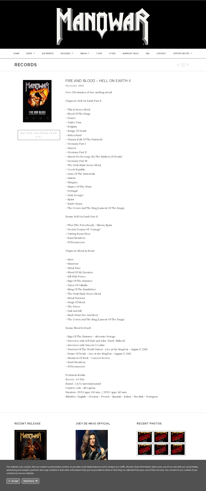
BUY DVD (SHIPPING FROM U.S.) (39, 135)
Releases (69, 53)
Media (86, 53)
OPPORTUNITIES (184, 53)
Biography (48, 53)
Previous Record (177, 65)
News (32, 53)
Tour (99, 53)
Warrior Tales (131, 53)
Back (183, 65)
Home (16, 53)
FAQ (148, 53)
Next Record (188, 65)
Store (112, 53)
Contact (161, 53)
